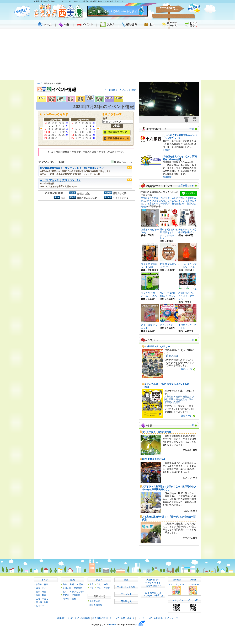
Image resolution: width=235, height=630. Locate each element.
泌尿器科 (76, 595)
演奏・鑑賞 (41, 595)
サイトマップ (171, 618)
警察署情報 (94, 601)
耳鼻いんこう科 (77, 591)
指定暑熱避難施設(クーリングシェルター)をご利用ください (72, 168)
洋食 (99, 584)
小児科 (80, 584)
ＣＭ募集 (158, 618)
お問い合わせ (127, 618)
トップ (39, 83)
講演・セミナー (43, 588)
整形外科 (78, 588)
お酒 (91, 588)
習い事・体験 (42, 602)
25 (59, 135)
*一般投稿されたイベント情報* (120, 90)
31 (56, 138)
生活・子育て (42, 598)
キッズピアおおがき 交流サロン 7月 (60, 180)
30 (52, 138)
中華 (106, 584)
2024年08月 (83, 120)
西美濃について (65, 618)
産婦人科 (67, 588)
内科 (65, 584)
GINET (112, 624)
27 (67, 135)
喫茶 (99, 588)
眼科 (65, 591)
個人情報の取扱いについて (105, 618)
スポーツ (40, 606)
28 (45, 138)
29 (49, 138)
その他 (107, 588)
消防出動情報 (95, 605)
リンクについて (144, 618)
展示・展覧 (41, 591)
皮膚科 (66, 595)
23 (52, 135)
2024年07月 (56, 120)
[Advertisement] (117, 54)
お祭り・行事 (42, 584)
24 (56, 135)
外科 (72, 584)
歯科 (74, 598)
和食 (91, 584)
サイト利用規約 (82, 618)
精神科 (66, 598)
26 (63, 135)
